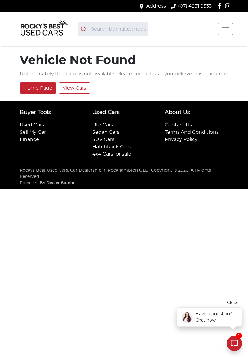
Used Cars (32, 125)
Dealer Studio (60, 183)
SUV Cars (103, 139)
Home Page (38, 88)
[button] (225, 29)
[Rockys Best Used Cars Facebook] (221, 6)
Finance (29, 139)
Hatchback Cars (111, 146)
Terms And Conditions (192, 132)
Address (156, 6)
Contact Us (178, 125)
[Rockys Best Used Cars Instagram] (229, 6)
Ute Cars (102, 125)
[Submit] (84, 29)
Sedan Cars (105, 132)
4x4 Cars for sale (111, 154)
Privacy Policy (181, 139)
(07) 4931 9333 (195, 6)
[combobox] (113, 29)
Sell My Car (33, 132)
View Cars (74, 88)
